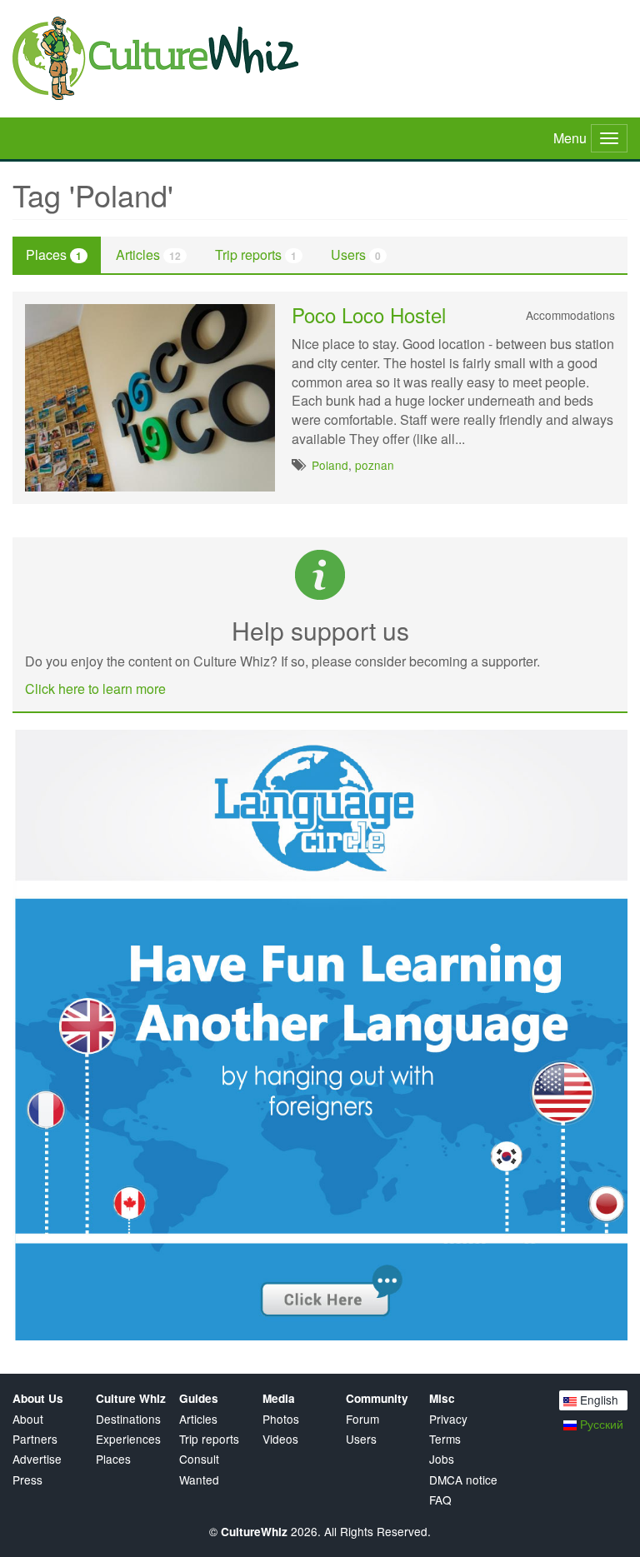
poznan (374, 465)
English (597, 1399)
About (27, 1419)
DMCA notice (463, 1480)
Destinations (128, 1419)
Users (356, 254)
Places (54, 254)
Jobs (441, 1459)
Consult (199, 1459)
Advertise (37, 1459)
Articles (148, 254)
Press (27, 1480)
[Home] (320, 58)
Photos (280, 1419)
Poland (330, 465)
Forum (362, 1419)
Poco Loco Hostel (369, 314)
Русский (600, 1423)
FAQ (440, 1500)
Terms (445, 1439)
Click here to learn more (95, 688)
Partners (35, 1439)
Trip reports (256, 254)
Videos (280, 1439)
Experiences (128, 1439)
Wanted (199, 1480)
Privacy (448, 1419)
